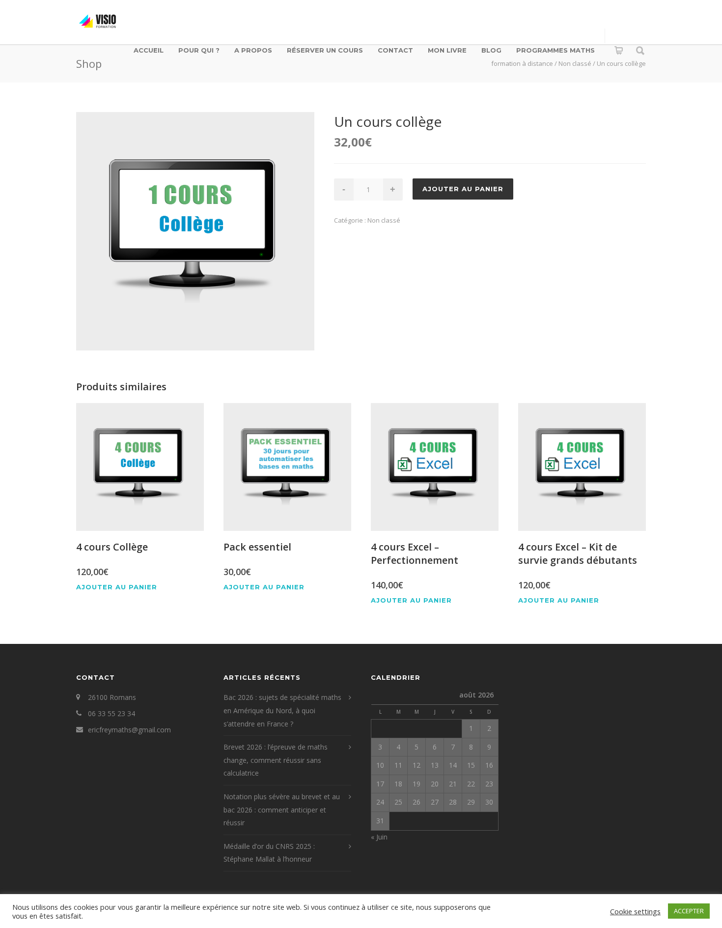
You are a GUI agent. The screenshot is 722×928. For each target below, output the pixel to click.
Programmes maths (555, 50)
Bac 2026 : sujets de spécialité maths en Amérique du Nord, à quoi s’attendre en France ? (282, 710)
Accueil (149, 50)
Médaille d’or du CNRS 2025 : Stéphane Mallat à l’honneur (269, 852)
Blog (491, 50)
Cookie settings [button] (635, 911)
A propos (253, 50)
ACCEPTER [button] (689, 910)
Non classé (383, 220)
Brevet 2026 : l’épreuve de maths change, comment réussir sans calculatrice (275, 760)
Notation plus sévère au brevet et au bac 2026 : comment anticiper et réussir (281, 809)
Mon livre (447, 50)
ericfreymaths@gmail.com (129, 729)
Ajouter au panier (462, 189)
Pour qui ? (199, 50)
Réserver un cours (325, 50)
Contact (395, 50)
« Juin (379, 836)
